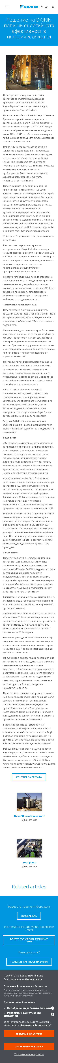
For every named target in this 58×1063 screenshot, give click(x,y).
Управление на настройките (29, 1054)
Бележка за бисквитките (35, 1025)
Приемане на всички (29, 1033)
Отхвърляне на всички (29, 1046)
